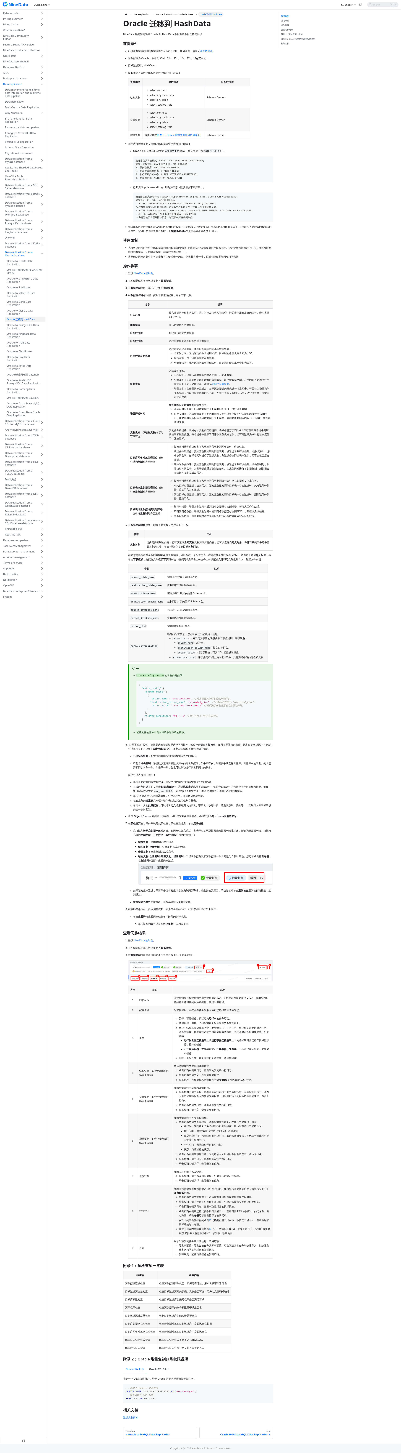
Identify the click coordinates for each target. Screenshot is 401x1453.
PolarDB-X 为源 (14, 529)
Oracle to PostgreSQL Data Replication (23, 326)
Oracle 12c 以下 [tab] (135, 1369)
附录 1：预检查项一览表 (292, 34)
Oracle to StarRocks (18, 287)
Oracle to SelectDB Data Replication (21, 294)
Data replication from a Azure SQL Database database (22, 521)
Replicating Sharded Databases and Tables (23, 169)
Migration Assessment (18, 153)
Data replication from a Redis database (22, 195)
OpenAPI (8, 585)
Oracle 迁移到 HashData (21, 319)
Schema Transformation (19, 147)
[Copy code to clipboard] (269, 160)
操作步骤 (285, 25)
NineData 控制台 (143, 273)
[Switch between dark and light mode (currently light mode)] (360, 4)
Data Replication (14, 101)
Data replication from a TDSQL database (19, 472)
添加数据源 (206, 51)
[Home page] (126, 14)
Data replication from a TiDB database (22, 437)
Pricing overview (13, 19)
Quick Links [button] (40, 4)
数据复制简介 (130, 1417)
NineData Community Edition (16, 37)
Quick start (9, 56)
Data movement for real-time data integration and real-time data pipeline (23, 93)
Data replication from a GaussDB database (19, 486)
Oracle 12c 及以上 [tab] (159, 1369)
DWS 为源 (10, 479)
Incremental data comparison (22, 127)
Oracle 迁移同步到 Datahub (23, 374)
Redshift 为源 (13, 534)
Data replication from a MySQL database (19, 160)
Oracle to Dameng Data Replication (21, 390)
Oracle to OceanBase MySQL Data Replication (24, 405)
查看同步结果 (287, 29)
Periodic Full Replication (19, 142)
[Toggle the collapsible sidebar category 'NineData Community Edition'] (42, 37)
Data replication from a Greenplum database (19, 454)
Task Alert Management (17, 546)
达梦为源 (10, 238)
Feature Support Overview (18, 44)
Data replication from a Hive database (21, 463)
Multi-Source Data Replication (22, 107)
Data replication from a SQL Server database (21, 186)
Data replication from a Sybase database (19, 204)
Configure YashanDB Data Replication (20, 134)
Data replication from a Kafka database (22, 245)
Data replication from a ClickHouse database (19, 446)
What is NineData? (14, 30)
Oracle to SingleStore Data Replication (22, 280)
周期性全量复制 (220, 384)
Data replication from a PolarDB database (19, 513)
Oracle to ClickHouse (19, 351)
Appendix (8, 568)
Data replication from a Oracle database (19, 254)
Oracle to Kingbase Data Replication (21, 335)
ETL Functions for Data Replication (18, 120)
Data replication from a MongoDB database (19, 213)
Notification (10, 579)
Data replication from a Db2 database (21, 495)
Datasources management (19, 551)
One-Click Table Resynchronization (16, 178)
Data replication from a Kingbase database (19, 230)
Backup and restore (14, 78)
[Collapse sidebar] (23, 1441)
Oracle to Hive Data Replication (18, 358)
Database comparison (16, 540)
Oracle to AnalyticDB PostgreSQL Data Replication (24, 382)
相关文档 (285, 43)
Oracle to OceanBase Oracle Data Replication (23, 414)
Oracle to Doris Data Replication (19, 303)
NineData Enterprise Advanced (21, 591)
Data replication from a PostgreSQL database (19, 222)
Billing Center (11, 24)
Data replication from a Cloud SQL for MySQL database (22, 422)
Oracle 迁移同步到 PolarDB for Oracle (24, 271)
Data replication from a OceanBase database (19, 504)
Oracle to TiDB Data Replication (18, 344)
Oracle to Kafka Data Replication (19, 367)
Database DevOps (13, 67)
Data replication (12, 84)
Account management (16, 557)
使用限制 (285, 20)
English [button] (349, 4)
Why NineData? (14, 113)
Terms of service (13, 563)
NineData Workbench (16, 61)
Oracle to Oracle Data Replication (20, 262)
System (7, 596)
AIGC (6, 73)
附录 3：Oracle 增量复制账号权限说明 (178, 135)
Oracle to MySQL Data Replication (20, 312)
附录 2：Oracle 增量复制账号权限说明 (298, 38)
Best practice (10, 574)
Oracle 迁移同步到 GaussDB (23, 398)
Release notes (11, 13)
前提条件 (285, 16)
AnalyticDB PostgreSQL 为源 (21, 430)
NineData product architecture (21, 50)
